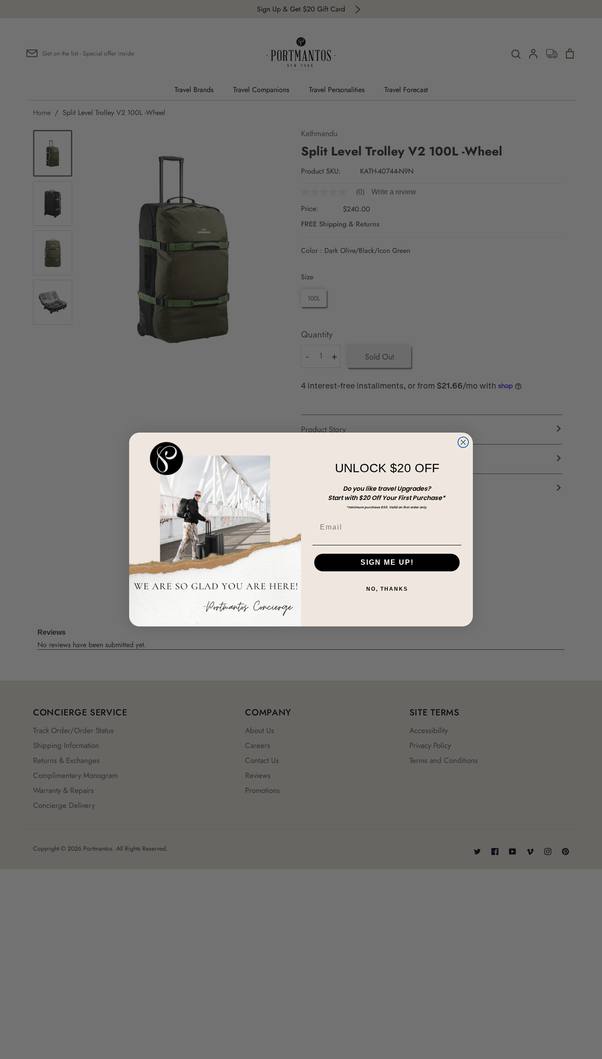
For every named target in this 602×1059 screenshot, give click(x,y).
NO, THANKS (387, 589)
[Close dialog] (463, 442)
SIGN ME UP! (387, 562)
